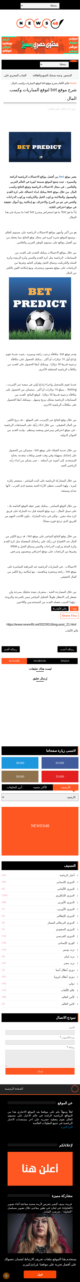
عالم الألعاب (63, 83)
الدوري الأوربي (66, 902)
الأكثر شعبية (40, 787)
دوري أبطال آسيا (65, 970)
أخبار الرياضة (67, 875)
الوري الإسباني (66, 943)
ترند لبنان (69, 956)
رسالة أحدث (67, 649)
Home (73, 83)
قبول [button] (40, 1274)
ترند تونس (69, 949)
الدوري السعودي (65, 929)
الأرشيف (65, 787)
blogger (14, 660)
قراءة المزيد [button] (30, 1264)
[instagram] (50, 1133)
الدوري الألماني (66, 889)
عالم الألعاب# (60, 608)
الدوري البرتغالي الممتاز (61, 922)
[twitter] (59, 1133)
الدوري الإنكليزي (65, 895)
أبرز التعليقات (14, 787)
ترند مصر (69, 963)
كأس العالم (68, 997)
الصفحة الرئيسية (14, 1088)
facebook (40, 660)
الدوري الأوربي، (66, 909)
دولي (72, 983)
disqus (65, 660)
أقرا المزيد (67, 1127)
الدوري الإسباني (66, 882)
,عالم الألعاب (54, 109)
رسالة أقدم (10, 649)
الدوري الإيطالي (66, 916)
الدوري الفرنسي (65, 936)
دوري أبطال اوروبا (64, 976)
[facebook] (68, 1133)
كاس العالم (68, 1004)
